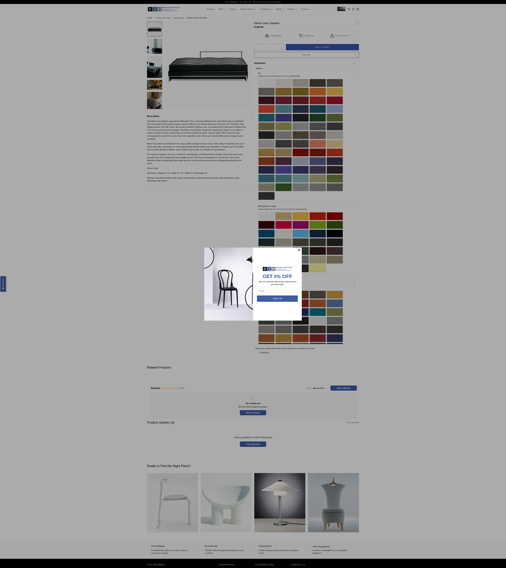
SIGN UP (277, 298)
